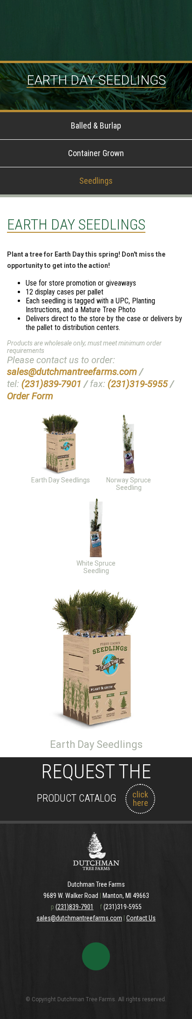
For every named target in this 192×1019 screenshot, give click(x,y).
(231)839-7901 (51, 383)
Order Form (30, 396)
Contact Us (141, 918)
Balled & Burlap (96, 125)
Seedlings (96, 181)
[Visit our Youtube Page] (131, 956)
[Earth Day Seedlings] (96, 659)
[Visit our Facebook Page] (61, 956)
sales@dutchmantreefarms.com (72, 371)
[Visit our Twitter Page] (96, 956)
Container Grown (96, 153)
